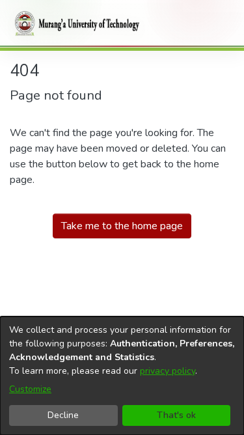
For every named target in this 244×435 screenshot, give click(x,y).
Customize (30, 389)
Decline (63, 415)
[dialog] (122, 375)
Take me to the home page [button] (122, 226)
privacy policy (167, 371)
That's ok (176, 415)
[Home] (75, 23)
